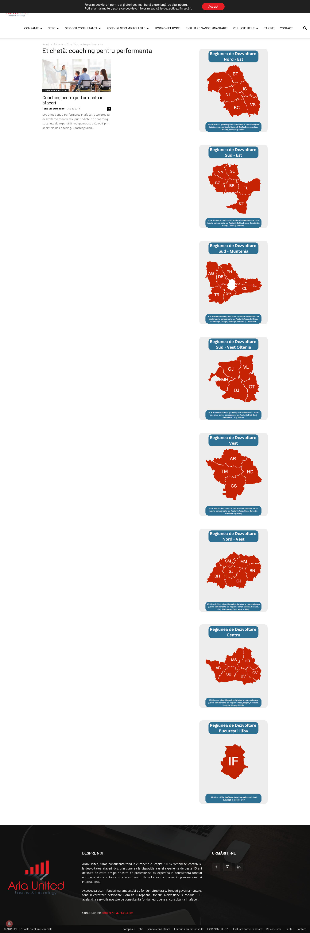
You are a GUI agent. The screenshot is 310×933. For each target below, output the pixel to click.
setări (187, 8)
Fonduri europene (53, 108)
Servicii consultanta (81, 28)
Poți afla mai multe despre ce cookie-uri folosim (117, 8)
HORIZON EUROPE (167, 28)
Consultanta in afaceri (55, 90)
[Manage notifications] (9, 923)
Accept (213, 6)
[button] (305, 29)
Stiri (51, 28)
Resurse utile (244, 28)
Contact (286, 28)
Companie (31, 28)
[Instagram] (227, 867)
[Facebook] (216, 867)
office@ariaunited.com (117, 913)
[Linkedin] (239, 867)
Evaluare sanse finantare (206, 28)
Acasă (46, 44)
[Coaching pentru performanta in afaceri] (76, 75)
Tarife (269, 28)
